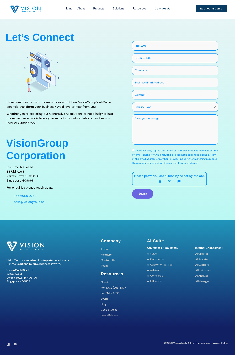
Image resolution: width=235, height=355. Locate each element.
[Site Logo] (25, 9)
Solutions (118, 8)
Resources (139, 8)
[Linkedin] (8, 344)
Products (98, 8)
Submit (142, 193)
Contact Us (162, 8)
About (81, 8)
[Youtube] (15, 344)
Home (68, 8)
